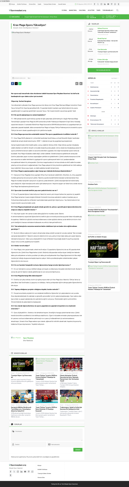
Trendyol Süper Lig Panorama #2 (21, 376)
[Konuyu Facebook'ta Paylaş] (12, 83)
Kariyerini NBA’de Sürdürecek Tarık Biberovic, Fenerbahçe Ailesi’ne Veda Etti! (21, 409)
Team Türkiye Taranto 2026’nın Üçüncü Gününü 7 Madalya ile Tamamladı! (46, 377)
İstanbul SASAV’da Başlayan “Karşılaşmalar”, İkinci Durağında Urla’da (103, 210)
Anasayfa (15, 27)
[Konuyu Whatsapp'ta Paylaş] (19, 83)
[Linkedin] (104, 4)
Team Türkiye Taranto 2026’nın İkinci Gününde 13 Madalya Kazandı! (46, 409)
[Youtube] (108, 4)
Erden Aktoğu (103, 59)
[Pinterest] (111, 4)
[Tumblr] (118, 4)
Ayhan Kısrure (103, 28)
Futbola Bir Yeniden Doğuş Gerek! (108, 62)
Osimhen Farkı (93, 184)
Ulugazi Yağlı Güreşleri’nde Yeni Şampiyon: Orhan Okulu (41, 17)
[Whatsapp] (115, 4)
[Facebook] (94, 4)
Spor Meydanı (28, 338)
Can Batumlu (102, 49)
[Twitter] (98, 4)
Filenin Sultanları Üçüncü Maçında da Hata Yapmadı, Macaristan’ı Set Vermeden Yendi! (69, 378)
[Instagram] (101, 4)
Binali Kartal (102, 38)
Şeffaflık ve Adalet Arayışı (97, 237)
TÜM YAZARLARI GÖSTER (103, 70)
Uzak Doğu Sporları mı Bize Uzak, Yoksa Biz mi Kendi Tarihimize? (108, 31)
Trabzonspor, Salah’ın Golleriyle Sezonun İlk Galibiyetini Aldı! (71, 408)
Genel (20, 27)
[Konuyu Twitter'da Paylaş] (16, 83)
